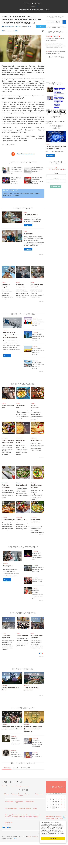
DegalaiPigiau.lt (50, 818)
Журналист (7, 215)
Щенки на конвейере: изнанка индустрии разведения (38, 569)
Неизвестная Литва (10, 674)
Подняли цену (28, 233)
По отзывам (6, 767)
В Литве (47, 9)
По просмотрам (25, 767)
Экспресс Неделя (7, 388)
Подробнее (28, 225)
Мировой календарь (33, 715)
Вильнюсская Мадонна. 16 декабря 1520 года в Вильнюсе (16, 754)
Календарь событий (10, 713)
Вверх (61, 818)
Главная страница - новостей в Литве (31, 9)
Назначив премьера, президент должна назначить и (37, 169)
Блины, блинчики (36, 440)
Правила (28, 808)
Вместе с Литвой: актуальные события (12, 321)
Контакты (11, 786)
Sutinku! (53, 838)
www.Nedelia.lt (33, 3)
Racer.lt (57, 818)
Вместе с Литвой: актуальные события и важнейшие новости (11, 335)
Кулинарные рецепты (8, 390)
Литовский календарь (11, 715)
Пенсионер (8, 319)
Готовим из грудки (8, 520)
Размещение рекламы (22, 786)
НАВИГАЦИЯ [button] (33, 6)
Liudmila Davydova (8, 26)
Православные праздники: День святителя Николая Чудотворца (33, 729)
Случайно (15, 767)
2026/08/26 (27, 208)
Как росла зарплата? (31, 215)
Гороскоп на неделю (55, 133)
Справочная (8, 808)
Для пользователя (56, 168)
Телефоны (22, 808)
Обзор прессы (9, 801)
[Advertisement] (34, 260)
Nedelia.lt (4, 786)
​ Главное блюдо (21, 520)
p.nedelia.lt (59, 816)
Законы (35, 808)
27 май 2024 (18, 26)
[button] (5, 627)
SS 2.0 (15, 838)
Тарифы (14, 808)
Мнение (27, 794)
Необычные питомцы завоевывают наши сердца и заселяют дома (37, 594)
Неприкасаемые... (23, 635)
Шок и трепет (7, 566)
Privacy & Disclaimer (32, 836)
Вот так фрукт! (21, 485)
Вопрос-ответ (39, 794)
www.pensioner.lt (50, 816)
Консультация (8, 213)
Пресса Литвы (30, 801)
